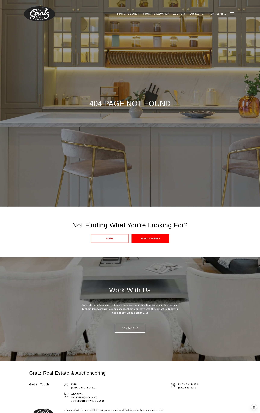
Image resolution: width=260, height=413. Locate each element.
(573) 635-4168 (187, 387)
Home (109, 238)
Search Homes (150, 238)
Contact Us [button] (130, 328)
